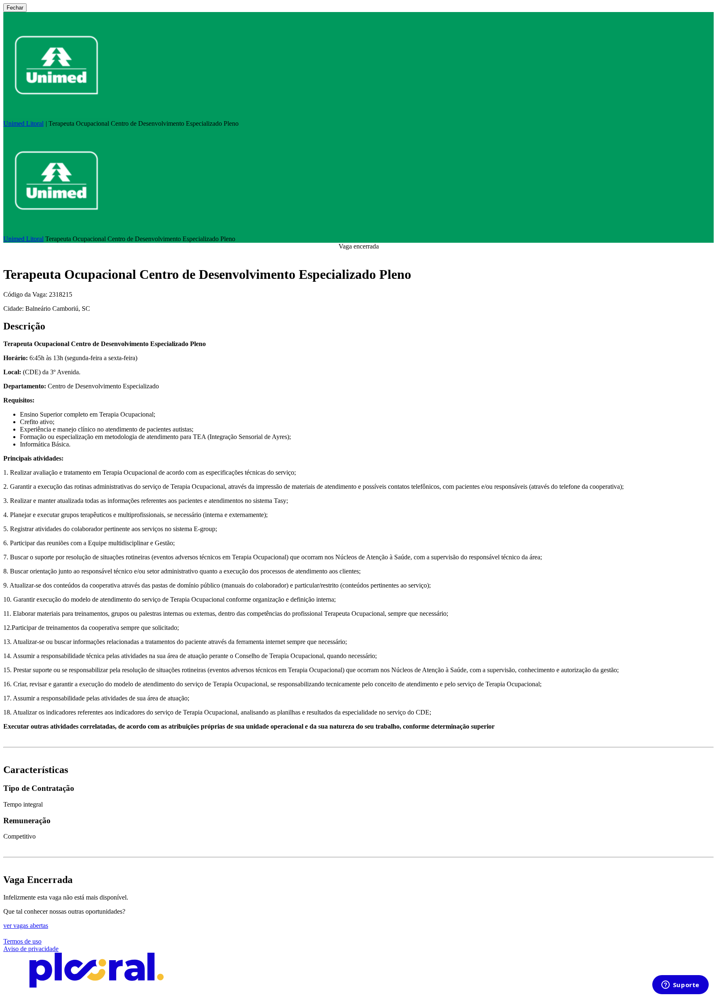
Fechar (15, 8)
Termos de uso (22, 941)
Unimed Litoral (23, 123)
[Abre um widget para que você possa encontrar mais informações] (680, 985)
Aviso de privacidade (31, 948)
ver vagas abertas (25, 925)
